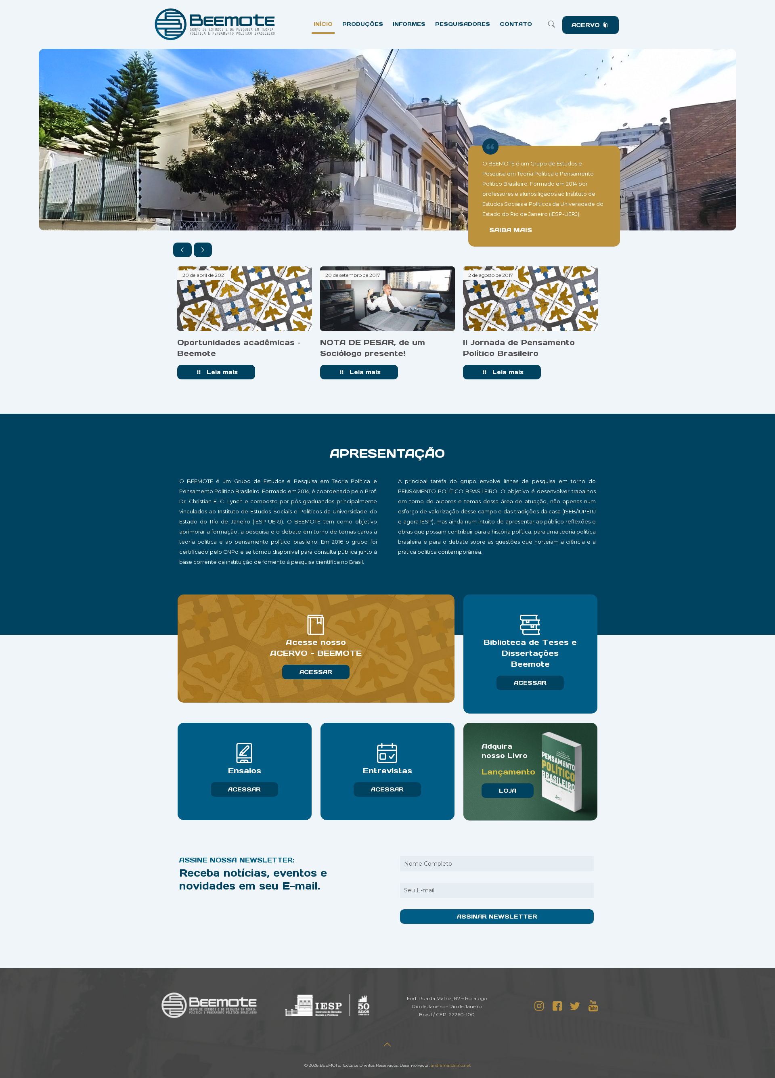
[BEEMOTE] (214, 24)
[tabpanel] (244, 324)
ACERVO (587, 25)
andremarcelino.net (451, 1065)
